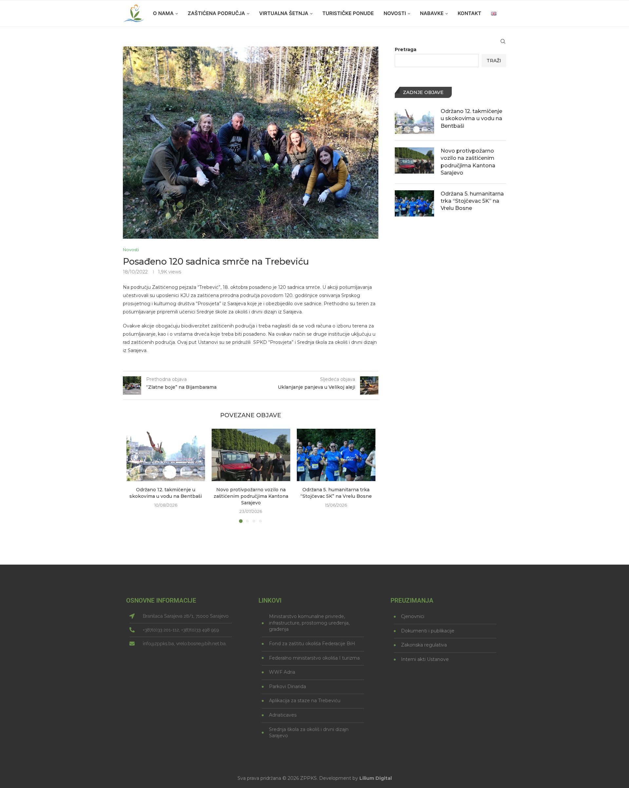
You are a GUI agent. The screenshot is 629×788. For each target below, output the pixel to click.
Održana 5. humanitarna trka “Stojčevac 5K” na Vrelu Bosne (336, 493)
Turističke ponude (348, 13)
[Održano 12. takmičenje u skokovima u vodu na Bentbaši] (165, 455)
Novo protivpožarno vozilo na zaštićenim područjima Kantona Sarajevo (251, 496)
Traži (493, 61)
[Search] (503, 41)
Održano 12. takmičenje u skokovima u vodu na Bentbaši (165, 493)
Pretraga (405, 49)
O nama (163, 13)
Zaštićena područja (216, 13)
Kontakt (469, 13)
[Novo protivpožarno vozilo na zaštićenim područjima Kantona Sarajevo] (251, 455)
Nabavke (432, 13)
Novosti (395, 13)
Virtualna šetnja (283, 13)
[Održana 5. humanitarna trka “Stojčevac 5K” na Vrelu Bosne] (336, 455)
